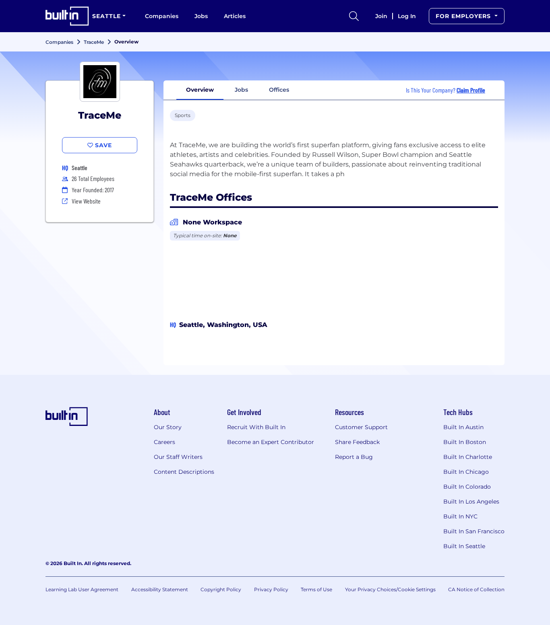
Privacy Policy (271, 589)
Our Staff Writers (178, 457)
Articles (235, 16)
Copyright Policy (221, 589)
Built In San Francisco (474, 531)
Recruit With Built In (256, 427)
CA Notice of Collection (476, 589)
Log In (407, 16)
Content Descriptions (184, 471)
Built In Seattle (464, 546)
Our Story (168, 427)
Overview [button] (200, 89)
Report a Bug (354, 457)
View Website (86, 201)
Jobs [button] (241, 89)
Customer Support (361, 427)
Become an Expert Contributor (270, 442)
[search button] (353, 16)
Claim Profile (471, 90)
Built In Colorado (467, 486)
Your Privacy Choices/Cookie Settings (390, 589)
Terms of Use (316, 589)
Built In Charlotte (467, 457)
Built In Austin (463, 427)
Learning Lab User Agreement (81, 589)
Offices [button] (279, 89)
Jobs (201, 16)
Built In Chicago (466, 471)
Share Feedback (357, 442)
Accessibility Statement (159, 589)
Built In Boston (464, 442)
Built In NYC (460, 516)
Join (381, 16)
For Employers (464, 16)
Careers (164, 442)
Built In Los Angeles (471, 501)
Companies (161, 16)
